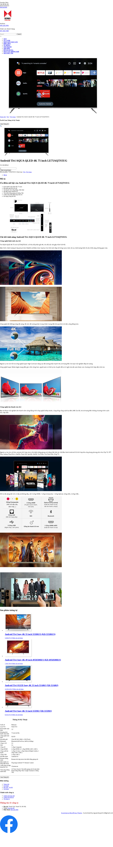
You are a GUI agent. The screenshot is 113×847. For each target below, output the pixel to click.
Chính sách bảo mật (9, 796)
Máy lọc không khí (11, 51)
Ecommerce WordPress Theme (71, 813)
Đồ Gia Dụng (8, 50)
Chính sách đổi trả (9, 797)
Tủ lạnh (7, 40)
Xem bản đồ (11, 808)
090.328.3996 (4, 25)
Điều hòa (7, 43)
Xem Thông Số (4, 124)
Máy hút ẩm (8, 53)
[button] (1, 126)
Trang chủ (3, 117)
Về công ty (7, 799)
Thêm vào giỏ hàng (6, 170)
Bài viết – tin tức (8, 787)
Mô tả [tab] (5, 175)
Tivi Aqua (13, 117)
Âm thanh (7, 47)
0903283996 (3, 7)
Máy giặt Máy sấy (11, 42)
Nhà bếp (7, 48)
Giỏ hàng (6, 786)
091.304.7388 (4, 31)
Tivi (5, 39)
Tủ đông (7, 45)
